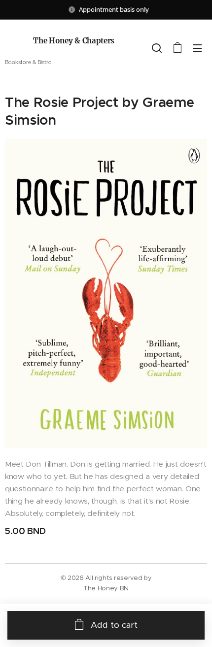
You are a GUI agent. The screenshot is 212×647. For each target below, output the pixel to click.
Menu (197, 48)
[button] (157, 47)
